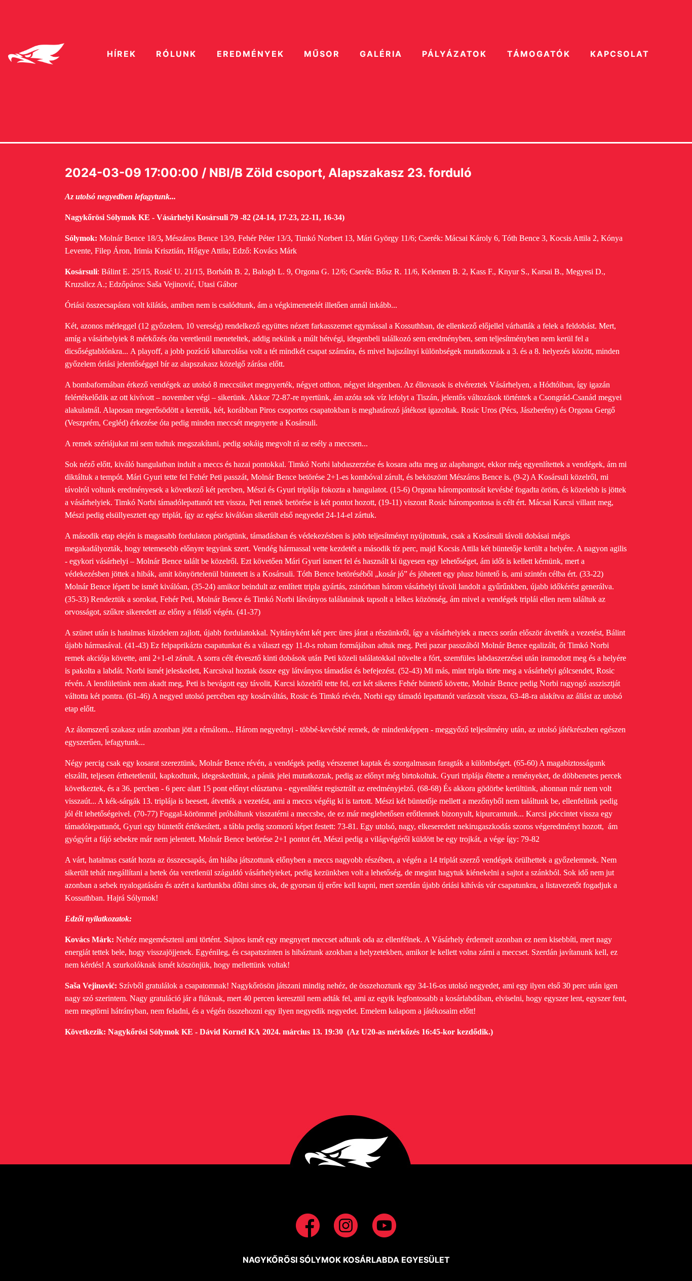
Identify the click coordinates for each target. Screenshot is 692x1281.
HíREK (121, 54)
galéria (381, 54)
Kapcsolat (619, 54)
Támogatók (538, 54)
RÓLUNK (176, 54)
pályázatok (454, 54)
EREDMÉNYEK (250, 54)
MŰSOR (322, 54)
